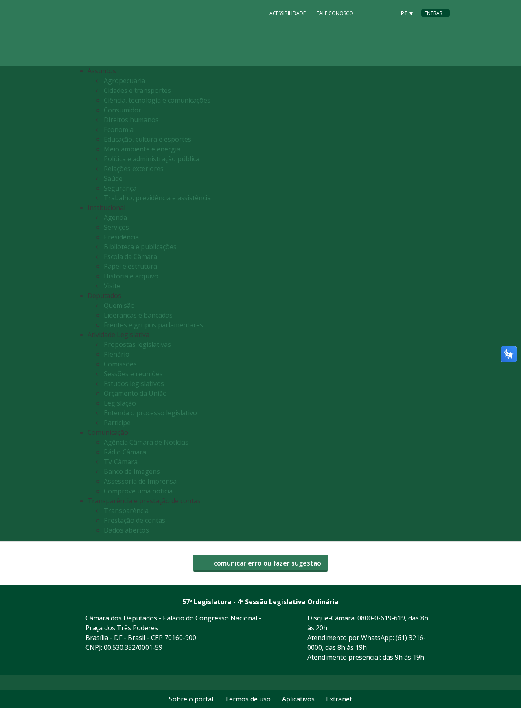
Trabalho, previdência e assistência (157, 197)
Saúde (113, 178)
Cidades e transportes (137, 90)
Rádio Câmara (125, 451)
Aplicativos (298, 699)
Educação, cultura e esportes (147, 139)
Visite (112, 285)
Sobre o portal (191, 699)
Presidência (121, 236)
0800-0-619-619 (381, 618)
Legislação (120, 403)
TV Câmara (121, 461)
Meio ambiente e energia (142, 149)
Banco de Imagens (132, 471)
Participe (117, 422)
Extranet (339, 699)
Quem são (119, 305)
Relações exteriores (134, 168)
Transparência (126, 510)
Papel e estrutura (130, 266)
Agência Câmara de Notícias (146, 442)
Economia (119, 129)
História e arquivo (131, 276)
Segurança (120, 188)
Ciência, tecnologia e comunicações (157, 100)
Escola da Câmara (130, 256)
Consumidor (122, 109)
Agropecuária (124, 80)
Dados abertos (126, 530)
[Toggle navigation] (441, 304)
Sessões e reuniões (133, 373)
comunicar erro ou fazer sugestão (266, 563)
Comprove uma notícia (138, 491)
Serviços (116, 227)
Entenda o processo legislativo (150, 412)
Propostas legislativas (137, 344)
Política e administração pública (151, 158)
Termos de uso (248, 699)
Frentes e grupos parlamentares (153, 324)
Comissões (120, 363)
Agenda (115, 217)
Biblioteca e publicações (140, 246)
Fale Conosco (335, 13)
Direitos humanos (131, 119)
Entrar (433, 13)
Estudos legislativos (134, 383)
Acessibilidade (287, 13)
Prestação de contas (134, 520)
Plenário (116, 354)
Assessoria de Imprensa (140, 481)
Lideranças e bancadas (138, 315)
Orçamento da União (135, 393)
